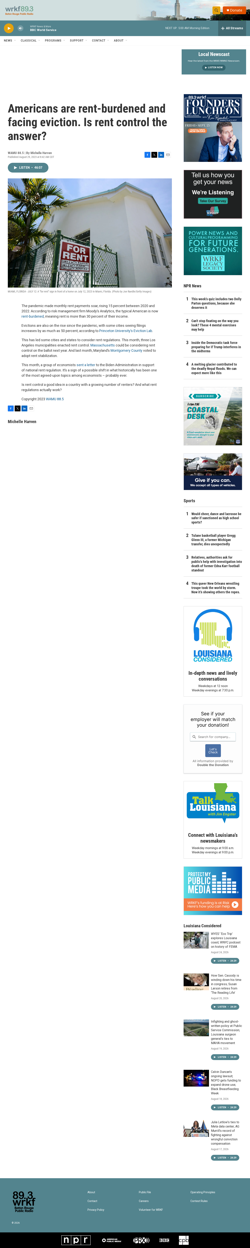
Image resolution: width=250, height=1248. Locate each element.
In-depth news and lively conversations (212, 676)
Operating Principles (202, 1192)
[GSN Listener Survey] (213, 194)
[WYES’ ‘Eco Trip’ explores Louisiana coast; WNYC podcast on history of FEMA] (196, 940)
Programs (53, 40)
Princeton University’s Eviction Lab (125, 331)
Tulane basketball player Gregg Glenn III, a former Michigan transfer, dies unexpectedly (213, 539)
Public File (145, 1192)
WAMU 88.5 (55, 399)
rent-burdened (32, 316)
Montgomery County (126, 350)
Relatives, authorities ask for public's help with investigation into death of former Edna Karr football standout (216, 563)
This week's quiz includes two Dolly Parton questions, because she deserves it (216, 303)
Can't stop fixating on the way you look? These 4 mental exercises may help (214, 325)
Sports (189, 500)
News (8, 40)
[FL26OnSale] (213, 128)
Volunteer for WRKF (151, 1209)
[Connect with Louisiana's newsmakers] (213, 803)
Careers (144, 1201)
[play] (9, 28)
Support (77, 40)
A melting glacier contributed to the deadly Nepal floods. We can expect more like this (214, 368)
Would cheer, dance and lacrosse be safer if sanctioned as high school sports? (216, 518)
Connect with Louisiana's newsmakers (213, 838)
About (119, 40)
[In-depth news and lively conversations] (213, 635)
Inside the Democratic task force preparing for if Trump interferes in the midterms (216, 347)
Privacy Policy (96, 1209)
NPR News (192, 285)
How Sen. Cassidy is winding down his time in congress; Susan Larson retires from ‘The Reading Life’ (226, 984)
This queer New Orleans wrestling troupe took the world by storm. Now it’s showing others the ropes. (215, 587)
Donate (236, 10)
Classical (29, 40)
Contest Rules (199, 1201)
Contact (98, 40)
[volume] (20, 28)
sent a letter (86, 365)
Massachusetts (102, 345)
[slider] (26, 28)
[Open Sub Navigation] (15, 40)
